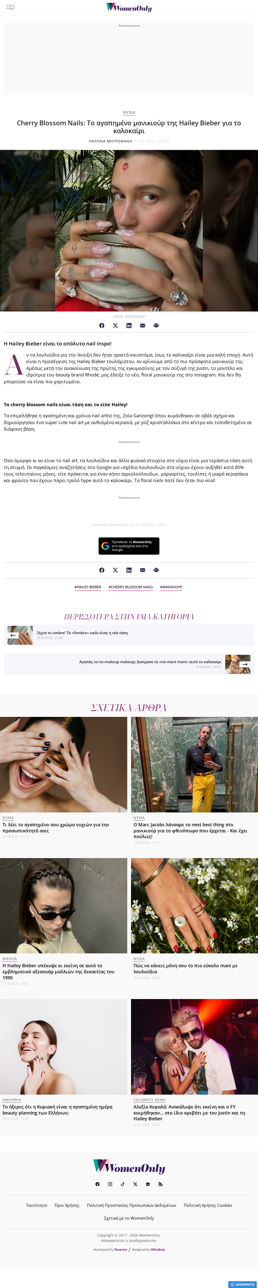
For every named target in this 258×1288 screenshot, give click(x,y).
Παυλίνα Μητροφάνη (110, 141)
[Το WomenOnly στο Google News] (148, 1184)
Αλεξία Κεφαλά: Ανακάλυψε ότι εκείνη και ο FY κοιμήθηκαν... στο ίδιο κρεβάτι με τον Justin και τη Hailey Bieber (189, 1113)
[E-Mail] (142, 326)
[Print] (156, 326)
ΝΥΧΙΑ (129, 112)
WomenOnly (129, 1167)
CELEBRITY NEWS (150, 1099)
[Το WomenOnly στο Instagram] (110, 1184)
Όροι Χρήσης (66, 1205)
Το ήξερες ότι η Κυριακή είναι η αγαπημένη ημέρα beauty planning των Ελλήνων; (57, 1110)
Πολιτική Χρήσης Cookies (208, 1205)
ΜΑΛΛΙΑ (10, 958)
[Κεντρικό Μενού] (10, 7)
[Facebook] (101, 326)
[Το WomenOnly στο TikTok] (122, 1184)
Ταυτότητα (36, 1205)
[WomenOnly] (129, 7)
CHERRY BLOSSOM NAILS (132, 586)
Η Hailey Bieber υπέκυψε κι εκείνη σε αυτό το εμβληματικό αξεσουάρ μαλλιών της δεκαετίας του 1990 (58, 971)
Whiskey (158, 1249)
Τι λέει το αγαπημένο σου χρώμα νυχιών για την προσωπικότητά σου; (56, 828)
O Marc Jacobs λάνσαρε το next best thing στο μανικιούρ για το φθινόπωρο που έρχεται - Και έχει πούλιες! (190, 831)
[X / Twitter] (115, 326)
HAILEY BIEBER (89, 586)
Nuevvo (120, 1249)
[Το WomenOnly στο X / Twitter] (135, 1184)
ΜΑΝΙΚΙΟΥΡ (172, 586)
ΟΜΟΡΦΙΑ (12, 1099)
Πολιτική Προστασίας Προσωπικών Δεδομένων (131, 1205)
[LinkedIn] (129, 326)
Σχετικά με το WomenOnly (129, 1218)
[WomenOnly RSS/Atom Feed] (160, 1184)
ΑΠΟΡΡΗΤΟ (245, 1284)
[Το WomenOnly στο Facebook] (97, 1184)
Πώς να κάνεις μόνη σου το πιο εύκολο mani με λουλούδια (186, 968)
